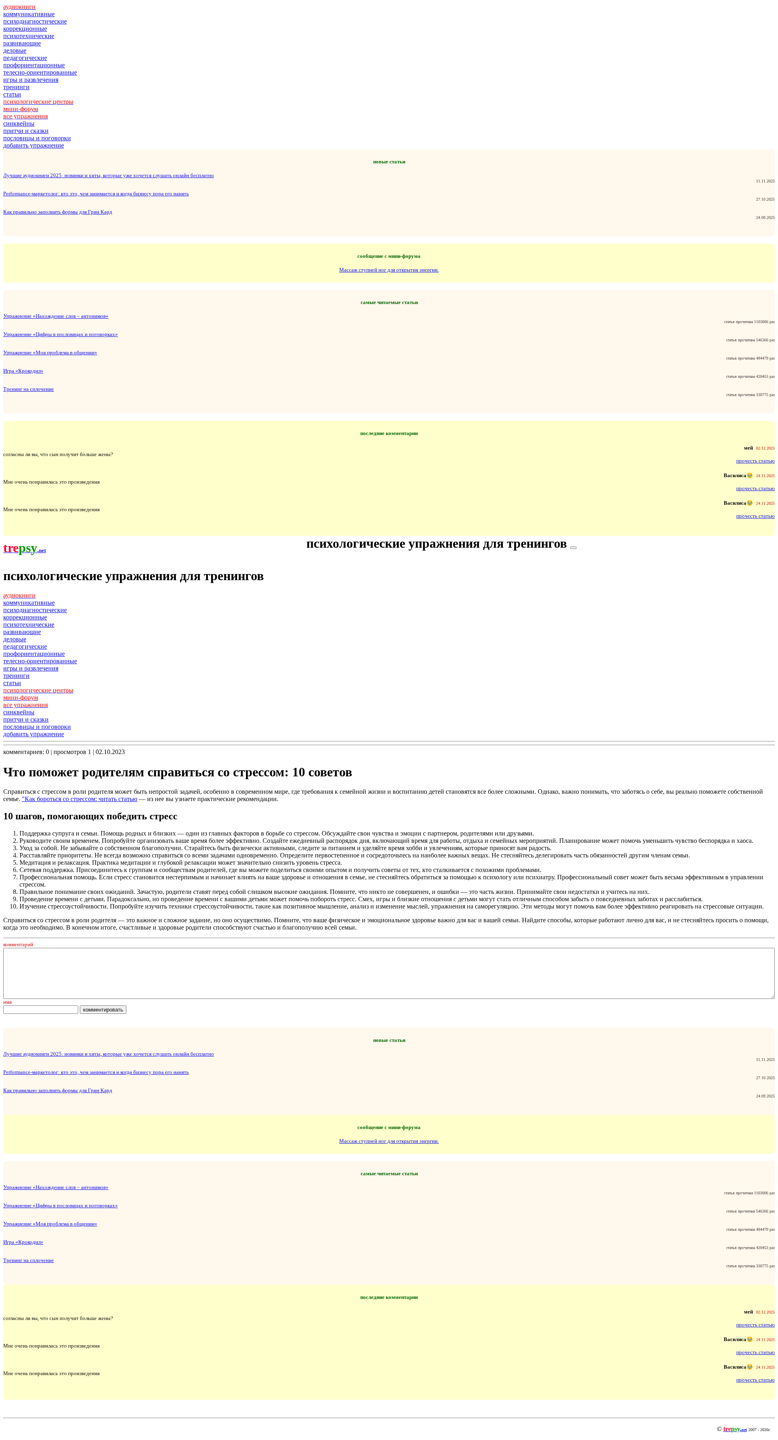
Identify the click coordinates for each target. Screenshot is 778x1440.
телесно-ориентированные (40, 72)
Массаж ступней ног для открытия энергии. (389, 270)
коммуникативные (29, 14)
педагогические (25, 57)
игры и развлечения (30, 79)
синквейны (18, 123)
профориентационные (34, 65)
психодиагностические (35, 21)
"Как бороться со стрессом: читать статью (79, 798)
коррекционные (25, 28)
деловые (14, 50)
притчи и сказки (26, 130)
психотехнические (28, 35)
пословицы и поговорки (37, 138)
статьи (12, 94)
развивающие (22, 43)
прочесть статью (755, 461)
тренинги (16, 87)
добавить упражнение (33, 145)
